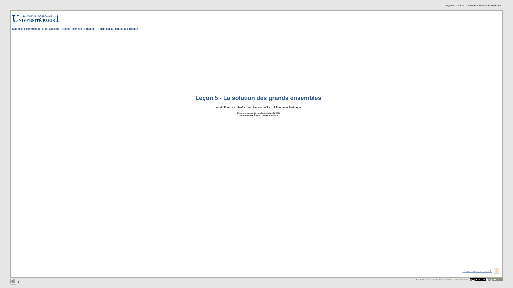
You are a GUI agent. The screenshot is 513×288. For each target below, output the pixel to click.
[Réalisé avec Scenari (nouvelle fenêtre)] (495, 279)
